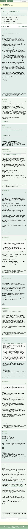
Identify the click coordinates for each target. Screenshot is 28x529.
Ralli (4, 125)
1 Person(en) (4, 121)
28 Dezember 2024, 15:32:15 (6, 127)
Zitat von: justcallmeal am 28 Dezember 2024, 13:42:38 (13, 343)
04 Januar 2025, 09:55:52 (6, 310)
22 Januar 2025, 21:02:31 (6, 433)
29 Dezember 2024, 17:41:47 (6, 192)
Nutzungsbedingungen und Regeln (12, 526)
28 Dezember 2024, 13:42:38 (6, 31)
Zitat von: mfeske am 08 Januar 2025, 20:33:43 (12, 386)
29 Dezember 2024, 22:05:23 (6, 239)
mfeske (5, 338)
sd (3, 276)
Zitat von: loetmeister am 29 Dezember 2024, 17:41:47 (13, 242)
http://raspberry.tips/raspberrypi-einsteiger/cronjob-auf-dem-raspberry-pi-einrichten (12, 486)
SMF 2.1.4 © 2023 (11, 527)
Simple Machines (17, 527)
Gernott (5, 99)
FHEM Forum (8, 5)
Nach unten (3, 26)
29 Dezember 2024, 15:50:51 (6, 151)
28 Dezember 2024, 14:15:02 (6, 101)
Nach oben (3, 518)
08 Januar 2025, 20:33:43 (6, 340)
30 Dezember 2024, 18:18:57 (6, 278)
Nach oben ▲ (21, 526)
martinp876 (14, 13)
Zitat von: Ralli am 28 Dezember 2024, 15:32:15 (12, 154)
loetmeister (6, 190)
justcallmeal (6, 30)
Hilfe (5, 526)
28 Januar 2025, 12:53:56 (6, 465)
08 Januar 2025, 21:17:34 (6, 383)
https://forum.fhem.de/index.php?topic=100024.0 (12, 130)
